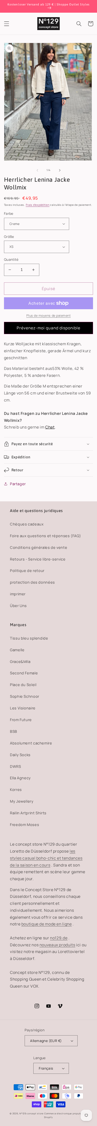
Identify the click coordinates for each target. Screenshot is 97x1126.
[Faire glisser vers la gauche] (37, 170)
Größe (9, 236)
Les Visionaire (23, 707)
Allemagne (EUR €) (46, 1040)
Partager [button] (18, 483)
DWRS (15, 766)
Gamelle (17, 649)
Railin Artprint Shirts (28, 812)
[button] (6, 23)
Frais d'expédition (37, 205)
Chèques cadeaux (27, 523)
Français (46, 1068)
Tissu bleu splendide (29, 638)
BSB (13, 731)
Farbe (8, 213)
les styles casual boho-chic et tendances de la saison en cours (46, 858)
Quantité (11, 259)
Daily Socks (20, 754)
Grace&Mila (20, 661)
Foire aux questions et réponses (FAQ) (45, 535)
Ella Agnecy (20, 777)
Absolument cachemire (31, 742)
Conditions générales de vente (38, 547)
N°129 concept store (31, 1113)
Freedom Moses (24, 824)
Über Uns (18, 605)
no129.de (58, 938)
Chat (50, 427)
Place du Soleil (23, 684)
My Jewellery (22, 801)
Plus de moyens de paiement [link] (48, 315)
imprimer (18, 593)
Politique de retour (27, 570)
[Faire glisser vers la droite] (59, 170)
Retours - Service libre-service (38, 559)
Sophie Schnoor (24, 696)
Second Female (24, 672)
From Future (21, 719)
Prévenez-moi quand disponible (48, 328)
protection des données (32, 582)
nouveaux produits (57, 945)
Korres (16, 789)
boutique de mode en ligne (46, 924)
